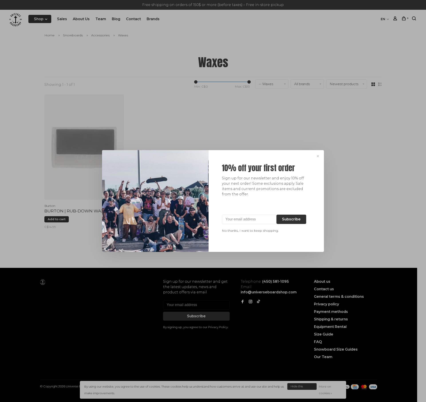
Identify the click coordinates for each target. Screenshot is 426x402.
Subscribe (291, 219)
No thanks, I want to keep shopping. (250, 231)
